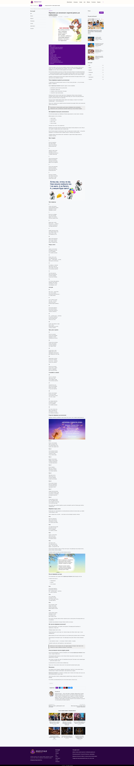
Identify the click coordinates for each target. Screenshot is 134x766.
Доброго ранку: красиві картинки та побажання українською (99, 57)
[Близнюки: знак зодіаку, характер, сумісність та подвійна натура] (79, 731)
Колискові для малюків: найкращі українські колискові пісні (54, 737)
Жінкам (88, 2)
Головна (31, 8)
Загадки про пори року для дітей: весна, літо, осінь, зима (83, 758)
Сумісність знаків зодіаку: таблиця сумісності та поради (98, 38)
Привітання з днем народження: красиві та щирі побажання (99, 51)
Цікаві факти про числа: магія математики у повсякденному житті (95, 31)
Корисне (98, 2)
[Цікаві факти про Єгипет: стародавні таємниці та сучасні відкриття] (91, 45)
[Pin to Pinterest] (64, 688)
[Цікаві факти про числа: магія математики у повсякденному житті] (96, 24)
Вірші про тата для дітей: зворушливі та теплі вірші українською (67, 723)
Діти (84, 2)
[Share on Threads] (67, 688)
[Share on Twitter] (62, 688)
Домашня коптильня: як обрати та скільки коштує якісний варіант (85, 756)
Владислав (54, 16)
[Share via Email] (71, 688)
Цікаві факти (69, 2)
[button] (44, 5)
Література (76, 2)
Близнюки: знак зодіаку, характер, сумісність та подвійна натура (79, 737)
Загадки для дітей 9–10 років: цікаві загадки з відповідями (54, 5)
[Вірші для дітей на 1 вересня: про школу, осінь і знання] (54, 717)
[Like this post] (57, 688)
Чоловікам (93, 2)
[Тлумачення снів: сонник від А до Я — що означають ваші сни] (67, 731)
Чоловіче (96, 79)
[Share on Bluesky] (69, 688)
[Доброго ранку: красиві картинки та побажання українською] (91, 58)
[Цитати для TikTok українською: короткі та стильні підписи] (79, 717)
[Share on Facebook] (60, 688)
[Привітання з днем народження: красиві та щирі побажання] (91, 51)
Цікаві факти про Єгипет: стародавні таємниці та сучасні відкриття (99, 44)
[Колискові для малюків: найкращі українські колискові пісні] (54, 731)
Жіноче (96, 67)
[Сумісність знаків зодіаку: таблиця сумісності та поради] (91, 39)
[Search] (103, 2)
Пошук (89, 10)
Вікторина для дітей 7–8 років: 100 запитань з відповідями (84, 754)
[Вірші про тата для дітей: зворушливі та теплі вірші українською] (67, 717)
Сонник (80, 2)
